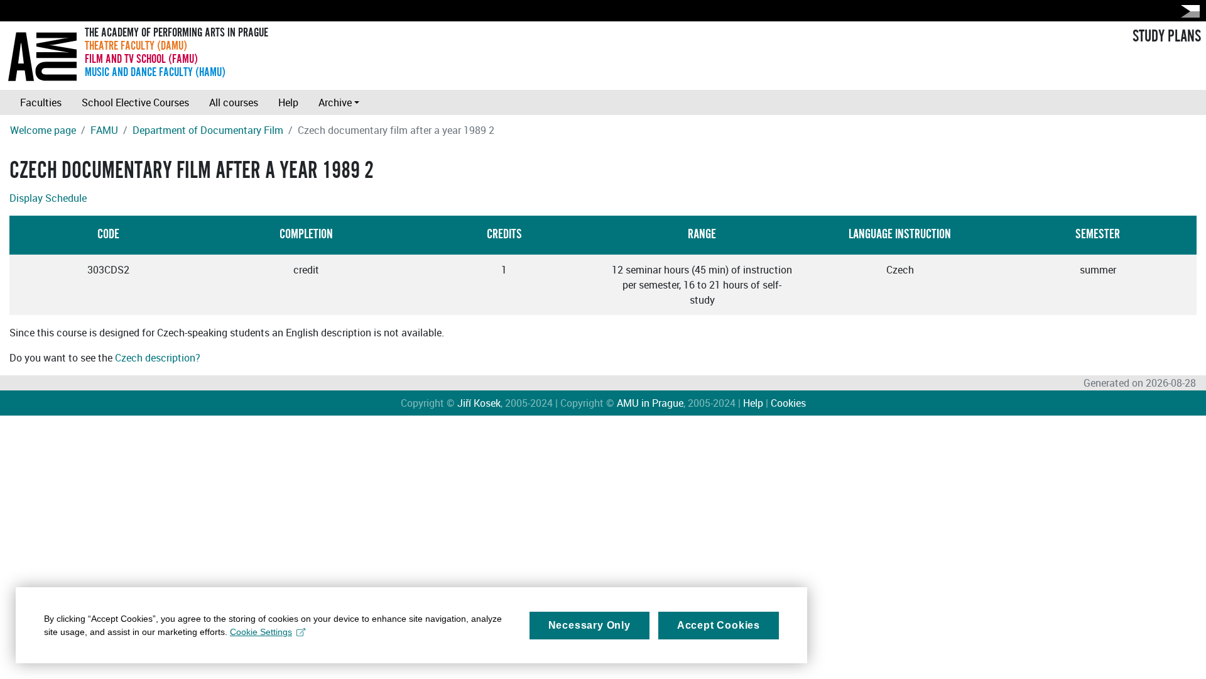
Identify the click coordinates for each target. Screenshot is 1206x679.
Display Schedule (48, 198)
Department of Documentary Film (208, 130)
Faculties (41, 102)
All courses (233, 102)
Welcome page (43, 130)
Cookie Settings (261, 632)
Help (288, 102)
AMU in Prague (650, 403)
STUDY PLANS (1167, 36)
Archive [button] (335, 102)
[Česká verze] (1188, 11)
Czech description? (157, 358)
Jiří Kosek (479, 403)
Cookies (788, 403)
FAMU (104, 130)
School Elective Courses (135, 102)
